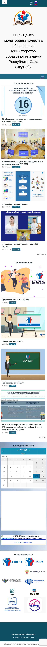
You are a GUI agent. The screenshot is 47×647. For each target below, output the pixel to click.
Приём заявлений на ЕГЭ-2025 (15, 299)
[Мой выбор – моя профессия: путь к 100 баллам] (23, 226)
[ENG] (35, 5)
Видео (12, 302)
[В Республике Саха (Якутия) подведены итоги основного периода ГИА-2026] (23, 144)
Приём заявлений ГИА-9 (12, 341)
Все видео (42, 437)
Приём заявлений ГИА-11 (13, 383)
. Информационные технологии (28, 644)
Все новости (41, 254)
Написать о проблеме (23, 542)
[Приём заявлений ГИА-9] (23, 322)
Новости (16, 124)
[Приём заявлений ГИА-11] (23, 364)
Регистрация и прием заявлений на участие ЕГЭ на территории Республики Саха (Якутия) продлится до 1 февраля (22, 427)
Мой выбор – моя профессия (15, 204)
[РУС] (36, 2)
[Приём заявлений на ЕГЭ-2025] (23, 281)
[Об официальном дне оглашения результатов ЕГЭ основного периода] (23, 101)
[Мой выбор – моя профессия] (23, 186)
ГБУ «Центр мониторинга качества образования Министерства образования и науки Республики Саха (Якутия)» (23, 51)
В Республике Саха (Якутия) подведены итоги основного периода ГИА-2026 (22, 162)
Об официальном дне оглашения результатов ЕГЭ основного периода (22, 120)
